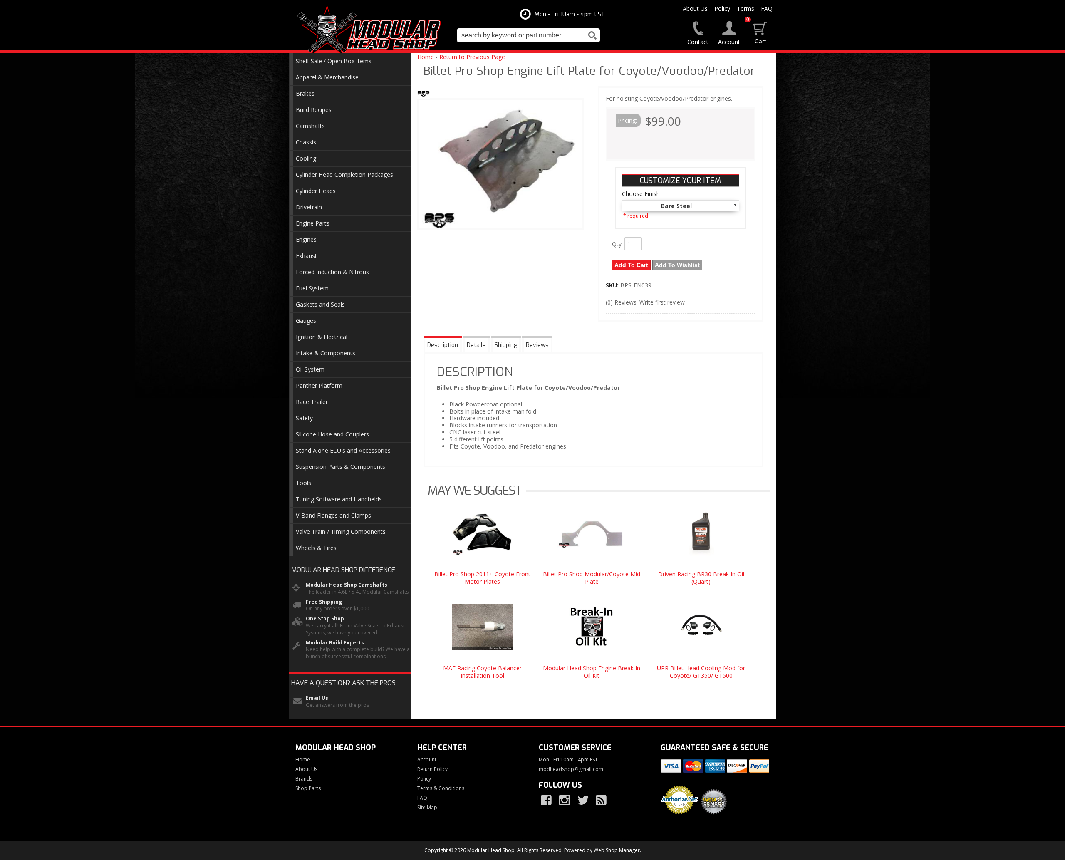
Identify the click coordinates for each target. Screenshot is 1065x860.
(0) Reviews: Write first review (645, 302)
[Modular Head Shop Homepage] (372, 30)
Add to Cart (631, 265)
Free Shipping (324, 602)
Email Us (317, 698)
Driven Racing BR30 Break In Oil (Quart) (701, 577)
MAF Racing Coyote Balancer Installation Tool (482, 671)
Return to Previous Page (472, 57)
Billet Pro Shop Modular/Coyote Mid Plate (591, 577)
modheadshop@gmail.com (571, 769)
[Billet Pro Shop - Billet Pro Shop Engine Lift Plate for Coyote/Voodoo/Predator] (423, 93)
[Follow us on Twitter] (583, 800)
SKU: (613, 285)
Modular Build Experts (335, 642)
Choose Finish (641, 194)
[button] (528, 35)
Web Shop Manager (617, 850)
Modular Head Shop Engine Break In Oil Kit (591, 671)
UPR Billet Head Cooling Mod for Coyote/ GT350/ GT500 (701, 671)
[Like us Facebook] (547, 800)
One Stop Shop (325, 618)
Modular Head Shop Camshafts (346, 585)
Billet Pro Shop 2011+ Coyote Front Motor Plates (482, 577)
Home (425, 57)
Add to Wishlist (677, 265)
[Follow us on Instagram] (565, 800)
